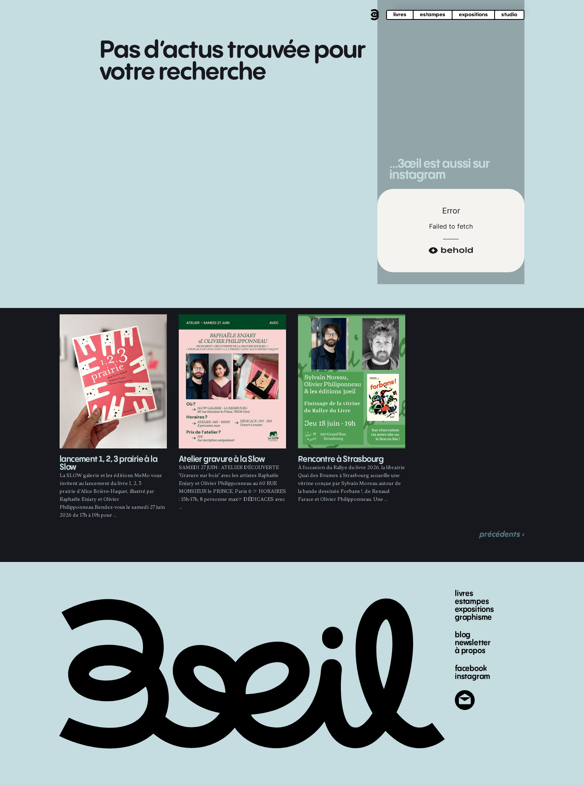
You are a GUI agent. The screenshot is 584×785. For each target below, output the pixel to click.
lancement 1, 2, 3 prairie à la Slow (108, 463)
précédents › (502, 534)
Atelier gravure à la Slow (222, 459)
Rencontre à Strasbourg (341, 459)
